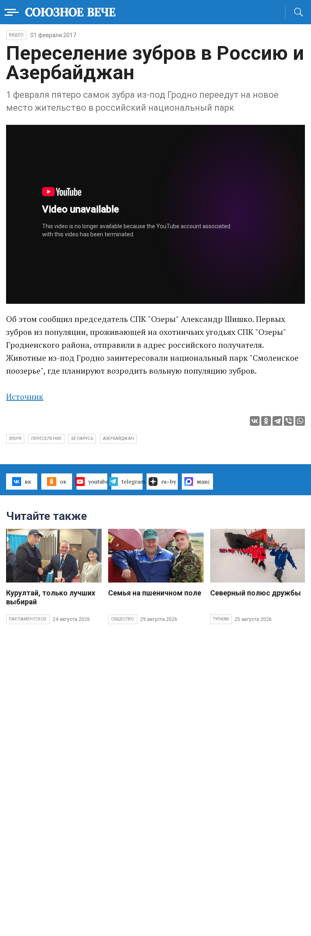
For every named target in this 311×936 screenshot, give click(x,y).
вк (28, 481)
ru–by (168, 481)
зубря (15, 438)
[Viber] (289, 421)
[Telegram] (277, 421)
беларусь (82, 438)
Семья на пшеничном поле (154, 593)
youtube (98, 481)
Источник (24, 396)
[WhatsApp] (300, 421)
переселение (46, 438)
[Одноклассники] (266, 421)
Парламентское (28, 619)
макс (203, 481)
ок (63, 481)
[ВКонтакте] (255, 421)
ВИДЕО (16, 35)
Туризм (221, 619)
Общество (122, 619)
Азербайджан (118, 438)
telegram (132, 481)
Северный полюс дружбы (255, 593)
